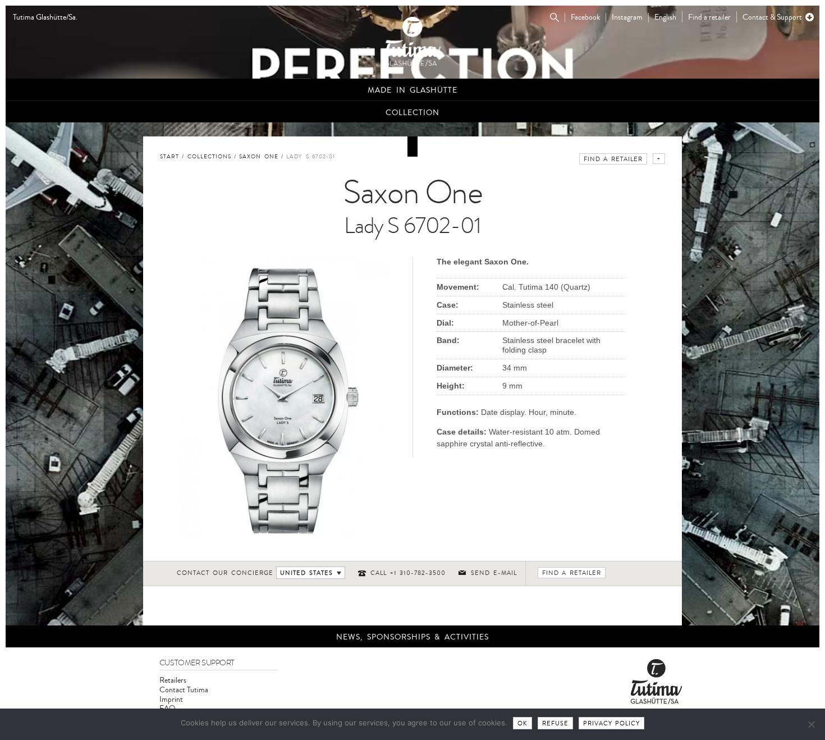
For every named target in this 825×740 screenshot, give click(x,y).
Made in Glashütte (412, 90)
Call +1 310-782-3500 (408, 573)
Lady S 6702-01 (310, 156)
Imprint (171, 699)
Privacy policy (611, 723)
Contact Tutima (183, 689)
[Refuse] (811, 724)
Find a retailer (709, 17)
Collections (209, 156)
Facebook (585, 17)
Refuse (555, 723)
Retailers (172, 680)
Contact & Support (772, 17)
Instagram (627, 17)
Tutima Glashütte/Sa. (45, 17)
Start (169, 156)
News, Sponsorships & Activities (412, 637)
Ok (522, 723)
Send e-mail (494, 573)
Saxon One (258, 156)
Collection (412, 112)
